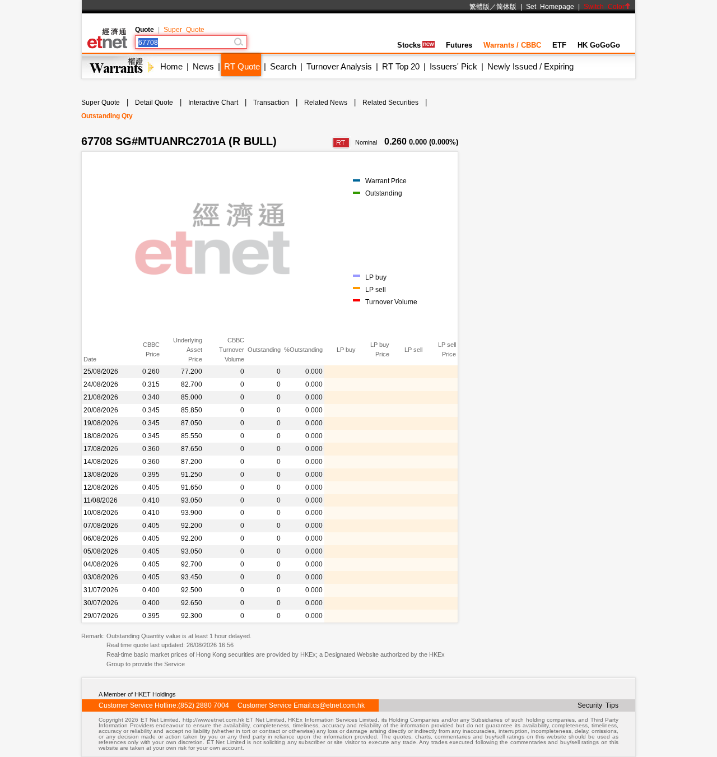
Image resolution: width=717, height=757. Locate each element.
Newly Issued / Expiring (530, 66)
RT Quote (242, 66)
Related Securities (390, 102)
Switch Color (604, 7)
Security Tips (598, 705)
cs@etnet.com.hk (339, 705)
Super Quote (184, 30)
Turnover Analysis (339, 66)
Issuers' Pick (453, 66)
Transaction (271, 102)
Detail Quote (154, 102)
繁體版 (479, 7)
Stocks (409, 45)
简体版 (506, 7)
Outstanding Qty (107, 116)
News (203, 66)
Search (283, 66)
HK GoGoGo (599, 45)
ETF (559, 45)
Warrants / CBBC (512, 45)
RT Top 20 (401, 66)
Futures (459, 45)
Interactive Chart (213, 102)
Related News (325, 102)
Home (171, 66)
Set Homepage (550, 7)
